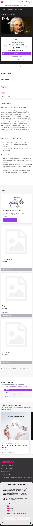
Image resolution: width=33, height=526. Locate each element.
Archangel (6, 352)
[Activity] (25, 2)
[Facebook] (1, 469)
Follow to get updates (10, 396)
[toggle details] (29, 454)
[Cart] (22, 2)
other (3, 93)
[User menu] (28, 2)
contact (8, 82)
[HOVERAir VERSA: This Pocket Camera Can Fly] (15, 426)
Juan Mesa (5, 11)
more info (3, 82)
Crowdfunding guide (21, 386)
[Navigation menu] (31, 2)
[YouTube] (6, 469)
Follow (16, 53)
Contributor (7, 259)
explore (9, 409)
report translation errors (8, 479)
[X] (4, 469)
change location (24, 5)
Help (12, 386)
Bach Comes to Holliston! (12, 9)
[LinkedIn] (11, 469)
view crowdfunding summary (16, 59)
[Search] (19, 2)
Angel (4, 306)
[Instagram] (8, 469)
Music (3, 87)
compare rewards (9, 220)
